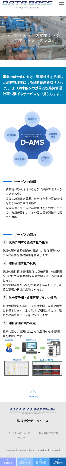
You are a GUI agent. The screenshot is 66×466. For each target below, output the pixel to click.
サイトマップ (17, 438)
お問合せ (57, 462)
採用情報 (41, 462)
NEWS (8, 462)
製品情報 (24, 462)
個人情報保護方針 (48, 433)
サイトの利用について (17, 433)
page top (33, 396)
